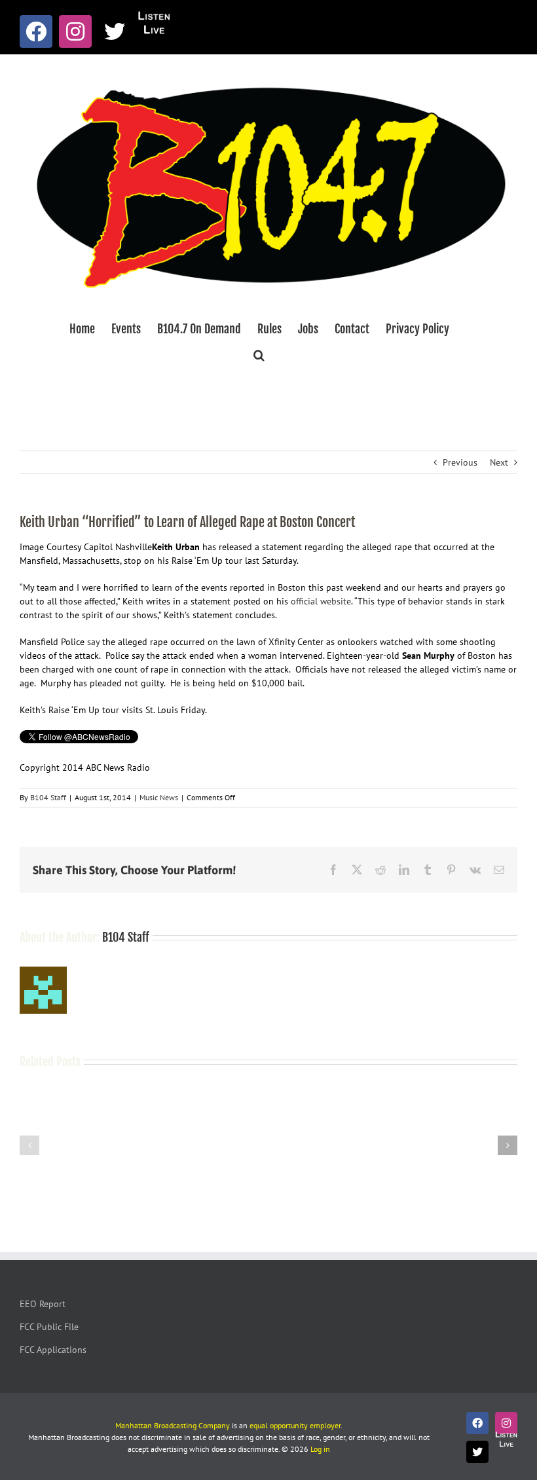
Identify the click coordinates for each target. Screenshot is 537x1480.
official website (321, 601)
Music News (158, 797)
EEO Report (42, 1304)
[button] (259, 355)
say (93, 642)
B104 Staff (48, 797)
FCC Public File (49, 1327)
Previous (460, 462)
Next (499, 462)
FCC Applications (53, 1350)
